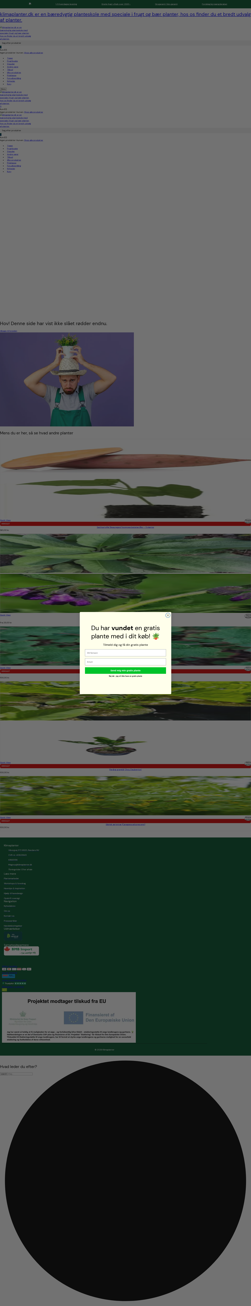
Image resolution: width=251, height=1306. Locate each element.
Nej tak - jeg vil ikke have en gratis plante (125, 676)
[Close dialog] (168, 615)
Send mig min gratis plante (125, 670)
